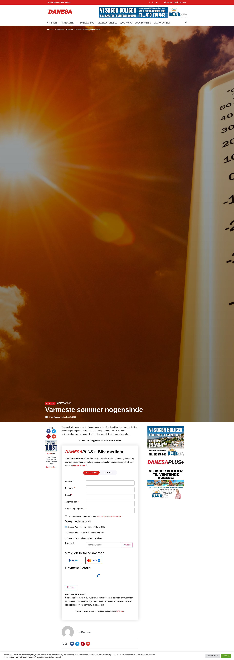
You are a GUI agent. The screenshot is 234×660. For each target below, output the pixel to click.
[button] (53, 23)
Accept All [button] (225, 656)
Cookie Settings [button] (212, 656)
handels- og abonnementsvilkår (109, 516)
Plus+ (79, 465)
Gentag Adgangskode (75, 509)
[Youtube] (156, 2)
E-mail (68, 495)
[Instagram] (153, 2)
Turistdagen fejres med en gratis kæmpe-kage (51, 460)
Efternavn (70, 488)
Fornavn (69, 481)
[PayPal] (73, 560)
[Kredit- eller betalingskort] (93, 560)
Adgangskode (72, 502)
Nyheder (60, 29)
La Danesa (50, 29)
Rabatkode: (70, 543)
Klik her (120, 611)
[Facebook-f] (149, 2)
